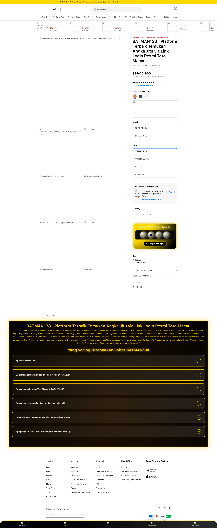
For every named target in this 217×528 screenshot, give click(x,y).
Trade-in (74, 488)
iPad (48, 471)
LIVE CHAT (195, 525)
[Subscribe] (81, 515)
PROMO (22, 525)
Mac (48, 467)
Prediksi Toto (152, 17)
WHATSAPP (151, 525)
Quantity (136, 209)
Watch (49, 480)
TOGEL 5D (139, 174)
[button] (45, 17)
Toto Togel (88, 17)
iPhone (49, 476)
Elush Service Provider (80, 480)
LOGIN (65, 525)
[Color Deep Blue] (141, 96)
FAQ (97, 484)
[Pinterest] (141, 287)
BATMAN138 (45, 17)
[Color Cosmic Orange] (135, 96)
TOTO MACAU (141, 136)
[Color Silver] (146, 96)
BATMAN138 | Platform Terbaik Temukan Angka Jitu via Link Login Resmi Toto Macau (95, 2)
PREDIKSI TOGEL (142, 151)
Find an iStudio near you (130, 471)
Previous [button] (41, 2)
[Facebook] (134, 287)
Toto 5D (112, 17)
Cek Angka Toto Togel (155, 244)
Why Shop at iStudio (129, 476)
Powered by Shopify (164, 520)
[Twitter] (137, 287)
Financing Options (78, 484)
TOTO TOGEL (141, 128)
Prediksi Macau (136, 17)
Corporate (75, 471)
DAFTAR (108, 525)
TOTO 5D (139, 167)
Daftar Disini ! (126, 2)
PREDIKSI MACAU (142, 159)
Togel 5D (123, 17)
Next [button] (176, 2)
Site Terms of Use (103, 492)
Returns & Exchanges (104, 476)
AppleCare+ (75, 467)
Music (48, 484)
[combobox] (117, 9)
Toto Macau (101, 17)
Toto (48, 492)
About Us (124, 467)
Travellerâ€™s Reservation (82, 492)
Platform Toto (59, 17)
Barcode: (148, 65)
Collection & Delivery (104, 471)
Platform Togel (74, 17)
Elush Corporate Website (131, 480)
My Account (101, 467)
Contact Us (100, 480)
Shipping (146, 76)
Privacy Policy (101, 488)
